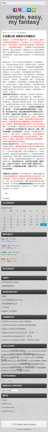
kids (4, 360)
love (24, 360)
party (8, 364)
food (36, 354)
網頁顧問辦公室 (8, 286)
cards (29, 351)
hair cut (22, 357)
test (23, 367)
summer (16, 367)
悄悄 (4, 296)
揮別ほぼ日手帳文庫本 (28, 325)
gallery (8, 357)
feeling (28, 354)
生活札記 (26, 370)
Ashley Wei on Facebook (12, 336)
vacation (41, 367)
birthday (15, 350)
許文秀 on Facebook (10, 321)
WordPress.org (8, 411)
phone (16, 364)
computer (43, 351)
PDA (12, 364)
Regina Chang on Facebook (12, 332)
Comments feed (8, 407)
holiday (40, 357)
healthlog (23, 32)
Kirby (10, 361)
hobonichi (33, 357)
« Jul (3, 229)
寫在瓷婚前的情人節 (10, 304)
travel (29, 367)
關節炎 (7, 198)
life (19, 360)
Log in (5, 400)
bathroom (7, 351)
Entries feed (7, 404)
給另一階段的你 (25, 321)
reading (25, 364)
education (16, 354)
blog (22, 350)
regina (5, 329)
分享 (14, 371)
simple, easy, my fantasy (24, 19)
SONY (42, 364)
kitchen (14, 361)
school (35, 363)
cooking (5, 354)
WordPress (5, 371)
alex (2, 351)
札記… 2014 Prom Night (30, 340)
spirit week (5, 368)
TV (35, 368)
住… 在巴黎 (29, 332)
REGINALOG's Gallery (11, 282)
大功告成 (6, 307)
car (26, 351)
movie (4, 364)
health (27, 358)
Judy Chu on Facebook (11, 340)
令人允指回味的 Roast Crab (12, 300)
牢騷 (19, 370)
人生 (10, 370)
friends (42, 354)
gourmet (14, 357)
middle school (40, 361)
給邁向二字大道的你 (10, 311)
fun (3, 357)
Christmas (36, 351)
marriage (30, 361)
